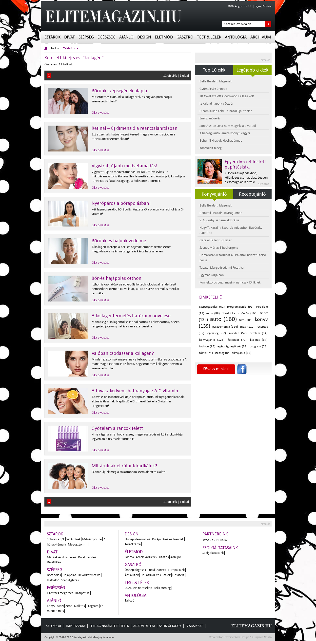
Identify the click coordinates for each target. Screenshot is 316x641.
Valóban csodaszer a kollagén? (123, 353)
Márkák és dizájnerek (61, 557)
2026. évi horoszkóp (138, 588)
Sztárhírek (73, 539)
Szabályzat (194, 626)
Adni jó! (175, 557)
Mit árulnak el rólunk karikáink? (124, 466)
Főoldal (55, 48)
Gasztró (185, 37)
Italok (167, 575)
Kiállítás (79, 606)
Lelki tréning (162, 588)
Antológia (236, 37)
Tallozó (129, 600)
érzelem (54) (259, 333)
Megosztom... (77, 544)
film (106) (246, 320)
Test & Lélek (209, 37)
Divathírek (54, 562)
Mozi (60, 606)
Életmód (164, 37)
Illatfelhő (53, 580)
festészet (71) (237, 339)
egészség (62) (216, 333)
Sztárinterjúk (56, 539)
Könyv (51, 606)
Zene (68, 606)
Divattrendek (87, 557)
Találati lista (70, 48)
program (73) (258, 346)
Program (92, 606)
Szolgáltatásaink (220, 548)
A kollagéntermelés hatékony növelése (131, 316)
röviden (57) (238, 333)
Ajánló (126, 37)
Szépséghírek (70, 580)
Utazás (164, 557)
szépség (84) (223, 353)
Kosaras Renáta (214, 540)
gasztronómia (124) (225, 326)
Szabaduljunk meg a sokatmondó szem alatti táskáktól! (129, 472)
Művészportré (92, 539)
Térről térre (133, 544)
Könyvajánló (214, 194)
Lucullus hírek (157, 570)
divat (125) (230, 313)
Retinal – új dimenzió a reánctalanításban (135, 128)
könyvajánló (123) (211, 339)
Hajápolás (69, 575)
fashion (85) (207, 346)
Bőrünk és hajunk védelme (119, 241)
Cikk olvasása (100, 112)
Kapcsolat (53, 626)
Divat (69, 37)
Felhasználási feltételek (109, 626)
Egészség (107, 37)
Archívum (260, 37)
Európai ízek (176, 570)
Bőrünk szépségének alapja (119, 91)
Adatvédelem (144, 626)
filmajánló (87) (241, 353)
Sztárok (52, 37)
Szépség (86, 37)
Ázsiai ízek (132, 575)
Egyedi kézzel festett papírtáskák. (245, 164)
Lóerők (129, 557)
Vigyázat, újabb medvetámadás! (125, 166)
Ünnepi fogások (135, 570)
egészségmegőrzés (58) (232, 346)
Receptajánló (252, 194)
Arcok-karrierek (146, 557)
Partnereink (215, 534)
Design (144, 37)
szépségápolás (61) (212, 306)
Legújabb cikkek (252, 70)
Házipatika (82, 593)
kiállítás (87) (258, 339)
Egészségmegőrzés (60, 593)
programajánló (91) (240, 306)
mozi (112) (247, 326)
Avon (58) (212, 313)
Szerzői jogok (170, 626)
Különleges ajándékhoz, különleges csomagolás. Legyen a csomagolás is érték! (246, 177)
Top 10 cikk (214, 70)
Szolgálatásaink (213, 553)
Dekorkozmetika (89, 575)
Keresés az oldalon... (268, 24)
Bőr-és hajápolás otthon (116, 278)
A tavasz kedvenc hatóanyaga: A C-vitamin (135, 391)
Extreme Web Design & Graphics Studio (247, 637)
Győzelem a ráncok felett (117, 428)
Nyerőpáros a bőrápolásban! (121, 203)
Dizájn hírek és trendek (168, 539)
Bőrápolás (54, 575)
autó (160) (223, 319)
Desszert (178, 575)
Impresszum (75, 626)
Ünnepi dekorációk (137, 539)
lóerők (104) (249, 313)
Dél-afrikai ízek (150, 575)
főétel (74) (206, 353)
